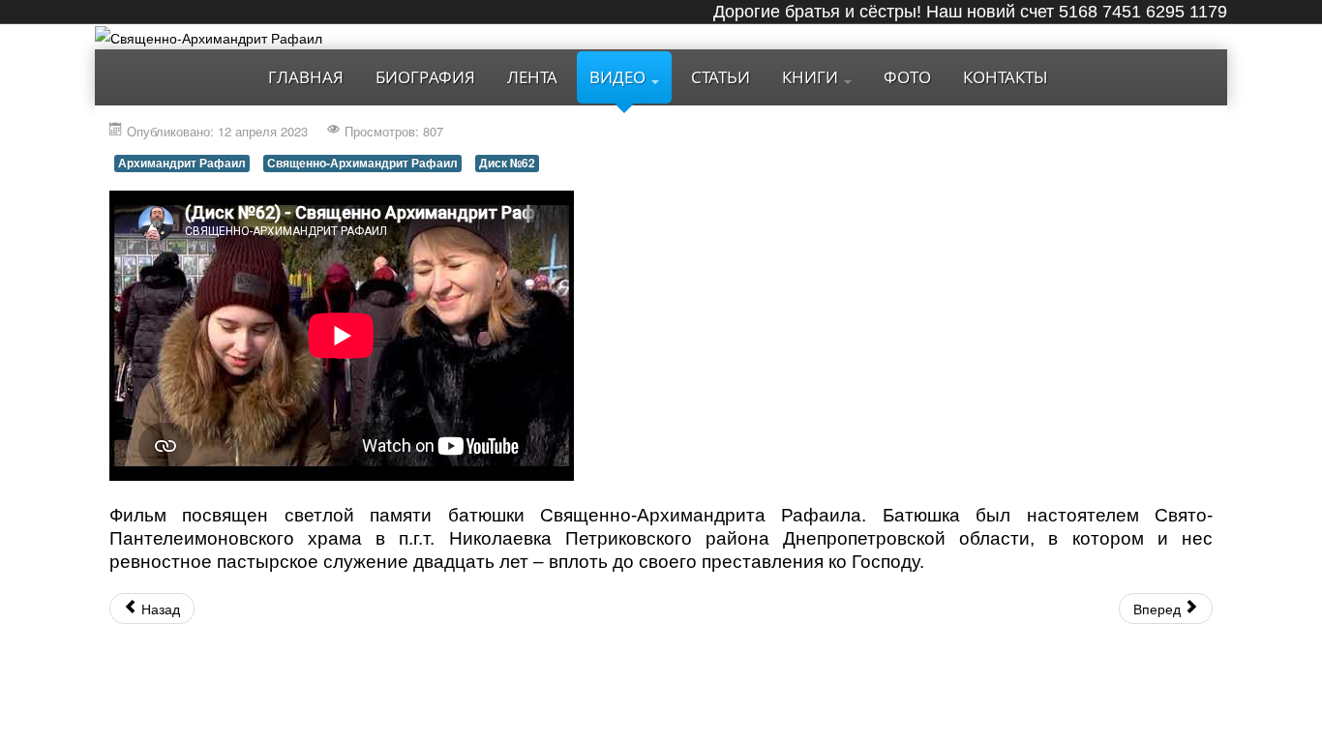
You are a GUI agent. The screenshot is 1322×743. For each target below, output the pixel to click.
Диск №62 (507, 163)
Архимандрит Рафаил (182, 163)
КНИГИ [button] (812, 77)
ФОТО (907, 77)
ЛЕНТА (532, 77)
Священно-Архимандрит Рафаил (362, 163)
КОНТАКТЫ (1005, 77)
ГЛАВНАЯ (306, 77)
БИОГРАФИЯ (425, 77)
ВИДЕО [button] (619, 77)
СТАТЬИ (720, 77)
